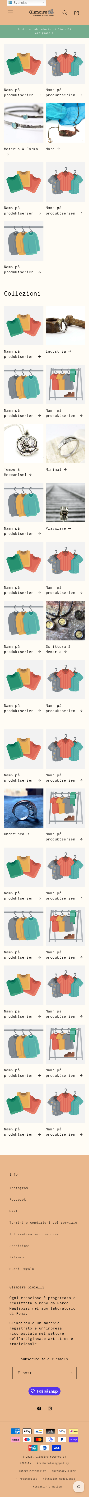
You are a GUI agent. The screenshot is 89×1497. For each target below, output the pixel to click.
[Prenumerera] (70, 1373)
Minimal (54, 469)
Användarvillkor (64, 1470)
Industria (56, 351)
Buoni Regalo (21, 1269)
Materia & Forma (21, 149)
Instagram (18, 1188)
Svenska (19, 3)
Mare (50, 149)
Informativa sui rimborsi (34, 1234)
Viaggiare (56, 528)
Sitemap (16, 1257)
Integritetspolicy (32, 1470)
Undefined (14, 834)
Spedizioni (19, 1246)
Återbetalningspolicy (53, 1463)
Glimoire (42, 1456)
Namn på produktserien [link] (20, 92)
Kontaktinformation (47, 1486)
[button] (10, 13)
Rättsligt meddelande (59, 1478)
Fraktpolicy (28, 1478)
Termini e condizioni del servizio (43, 1222)
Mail (13, 1211)
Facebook (17, 1199)
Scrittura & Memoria (58, 649)
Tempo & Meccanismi (15, 472)
